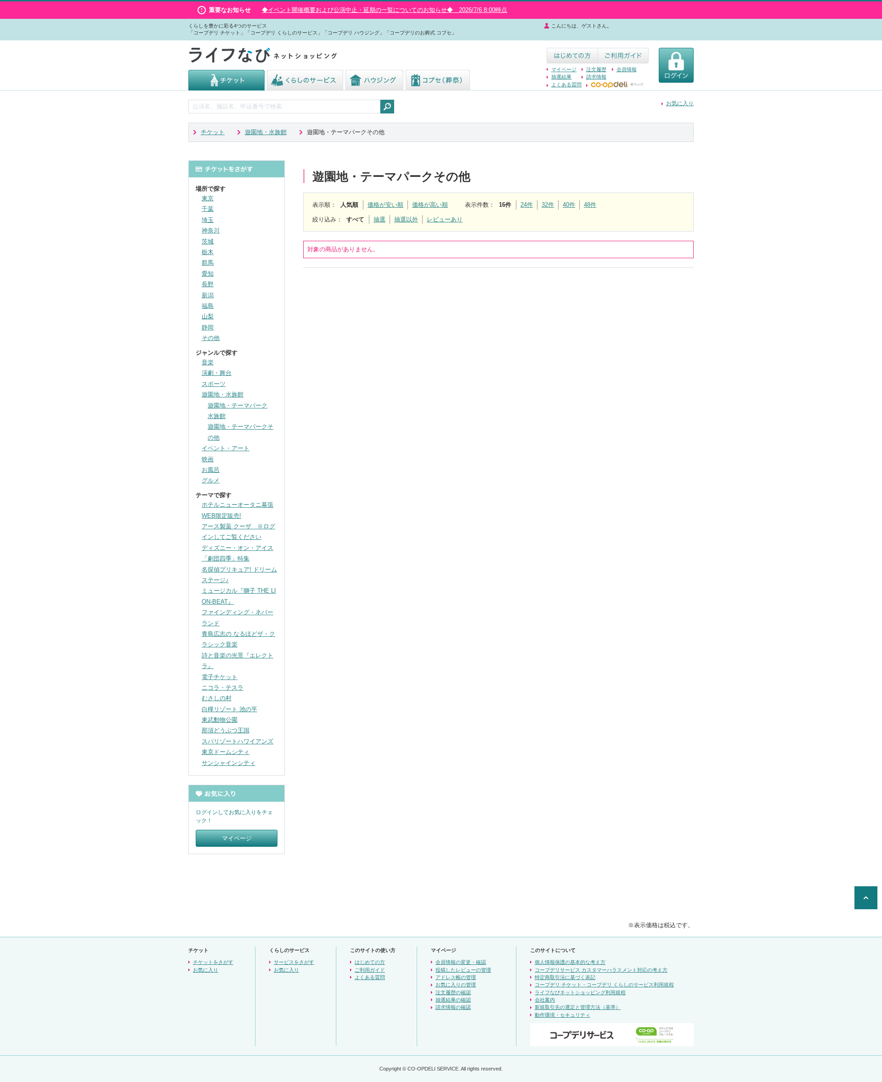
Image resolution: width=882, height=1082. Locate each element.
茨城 (208, 241)
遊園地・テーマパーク (237, 405)
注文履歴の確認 (453, 992)
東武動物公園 (219, 719)
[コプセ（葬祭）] (438, 86)
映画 (208, 459)
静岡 (208, 327)
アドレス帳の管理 (455, 977)
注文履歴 (596, 69)
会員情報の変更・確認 (460, 962)
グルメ (211, 480)
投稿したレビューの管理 (463, 970)
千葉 (208, 208)
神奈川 (211, 230)
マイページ (564, 69)
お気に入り (680, 103)
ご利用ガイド (370, 970)
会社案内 (545, 1000)
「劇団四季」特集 (225, 558)
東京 (208, 198)
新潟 (208, 295)
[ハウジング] (374, 86)
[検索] (387, 106)
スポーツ (214, 383)
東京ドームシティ (225, 751)
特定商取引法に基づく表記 (565, 977)
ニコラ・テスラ (222, 687)
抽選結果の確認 (453, 1000)
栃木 (208, 252)
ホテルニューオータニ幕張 (237, 504)
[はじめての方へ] (572, 59)
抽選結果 (561, 76)
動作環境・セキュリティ (562, 1015)
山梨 (208, 316)
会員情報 (626, 69)
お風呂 (211, 469)
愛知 (208, 273)
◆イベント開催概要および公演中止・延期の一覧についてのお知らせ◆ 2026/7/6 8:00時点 (384, 9)
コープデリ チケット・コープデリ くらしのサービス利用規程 (604, 984)
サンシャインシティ (228, 762)
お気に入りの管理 (455, 984)
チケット (213, 132)
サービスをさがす (294, 962)
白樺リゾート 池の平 (229, 709)
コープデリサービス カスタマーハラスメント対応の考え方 (601, 970)
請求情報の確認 (453, 1007)
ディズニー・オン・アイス (237, 547)
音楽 (208, 362)
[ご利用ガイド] (623, 59)
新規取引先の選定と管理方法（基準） (578, 1007)
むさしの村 (217, 698)
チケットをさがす (213, 962)
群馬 (208, 262)
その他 (211, 337)
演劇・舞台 (217, 372)
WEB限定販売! (221, 515)
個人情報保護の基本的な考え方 (570, 962)
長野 (208, 284)
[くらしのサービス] (305, 86)
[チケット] (226, 86)
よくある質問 (566, 84)
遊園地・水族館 (266, 132)
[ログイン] (676, 78)
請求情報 (596, 76)
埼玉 (208, 219)
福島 (208, 305)
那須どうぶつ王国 (225, 730)
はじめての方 (370, 962)
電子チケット (219, 677)
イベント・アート (225, 448)
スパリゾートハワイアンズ (237, 741)
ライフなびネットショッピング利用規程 (580, 992)
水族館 (217, 416)
